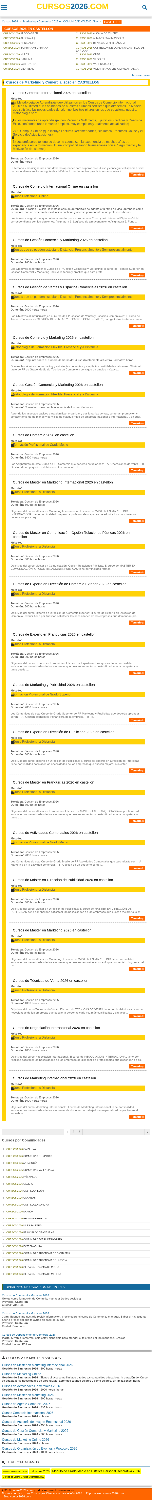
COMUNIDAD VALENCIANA (30, 1170)
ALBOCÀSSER (20, 33)
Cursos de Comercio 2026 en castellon (43, 435)
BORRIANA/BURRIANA (25, 47)
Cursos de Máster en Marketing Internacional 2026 (37, 1365)
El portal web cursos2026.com (105, 1493)
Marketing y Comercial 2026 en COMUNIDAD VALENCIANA (60, 21)
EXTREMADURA (24, 1246)
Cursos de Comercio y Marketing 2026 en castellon (53, 338)
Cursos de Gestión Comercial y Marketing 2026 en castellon (60, 240)
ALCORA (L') (19, 38)
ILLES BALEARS (24, 1225)
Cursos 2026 (10, 21)
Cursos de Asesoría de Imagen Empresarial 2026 (36, 1421)
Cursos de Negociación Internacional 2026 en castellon (56, 1028)
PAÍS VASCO (21, 1177)
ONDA (88, 54)
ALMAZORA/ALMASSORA (100, 38)
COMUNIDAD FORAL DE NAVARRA (34, 1239)
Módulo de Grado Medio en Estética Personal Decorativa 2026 (96, 1471)
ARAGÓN (19, 1211)
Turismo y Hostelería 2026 (15, 1471)
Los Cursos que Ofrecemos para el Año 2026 (54, 1493)
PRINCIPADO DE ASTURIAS (30, 1232)
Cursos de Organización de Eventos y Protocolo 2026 (39, 1448)
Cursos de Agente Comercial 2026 (26, 1404)
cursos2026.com (22, 1490)
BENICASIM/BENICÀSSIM (100, 42)
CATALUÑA (21, 1149)
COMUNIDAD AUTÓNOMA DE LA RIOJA (36, 1260)
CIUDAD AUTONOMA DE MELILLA (33, 1274)
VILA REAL (18, 68)
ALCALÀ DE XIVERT (97, 33)
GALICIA (19, 1184)
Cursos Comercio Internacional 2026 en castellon (52, 93)
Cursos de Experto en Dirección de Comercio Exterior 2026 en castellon (69, 584)
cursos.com (72, 6)
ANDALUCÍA (21, 1163)
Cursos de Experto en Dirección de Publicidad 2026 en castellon (63, 732)
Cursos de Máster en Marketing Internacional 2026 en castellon (63, 482)
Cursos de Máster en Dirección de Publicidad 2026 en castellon (63, 880)
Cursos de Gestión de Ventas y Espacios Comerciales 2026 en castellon (70, 287)
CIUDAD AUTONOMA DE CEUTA (32, 1267)
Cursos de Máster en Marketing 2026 (28, 1395)
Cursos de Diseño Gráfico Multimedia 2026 (23, 1477)
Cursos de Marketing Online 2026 (25, 1439)
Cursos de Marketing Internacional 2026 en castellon (54, 1078)
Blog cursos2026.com (17, 1496)
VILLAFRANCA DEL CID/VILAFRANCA (107, 68)
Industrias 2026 (39, 1471)
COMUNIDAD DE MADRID (29, 1156)
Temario (136, 174)
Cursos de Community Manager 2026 (25, 1295)
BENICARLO (19, 42)
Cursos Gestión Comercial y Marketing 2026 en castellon (58, 385)
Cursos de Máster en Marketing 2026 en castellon (52, 930)
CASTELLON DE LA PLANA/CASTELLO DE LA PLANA (110, 49)
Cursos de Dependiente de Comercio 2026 (29, 1334)
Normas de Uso (12, 1493)
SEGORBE (91, 59)
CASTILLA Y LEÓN (25, 1190)
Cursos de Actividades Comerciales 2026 (31, 1386)
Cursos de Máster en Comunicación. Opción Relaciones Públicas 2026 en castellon (71, 535)
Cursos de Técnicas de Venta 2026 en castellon (50, 981)
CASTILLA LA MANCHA (27, 1204)
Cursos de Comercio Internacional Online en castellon (55, 186)
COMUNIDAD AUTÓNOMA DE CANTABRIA (38, 1253)
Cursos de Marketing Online (21, 1374)
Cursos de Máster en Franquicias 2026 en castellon (53, 782)
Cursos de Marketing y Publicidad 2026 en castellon (54, 685)
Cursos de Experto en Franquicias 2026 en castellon (54, 634)
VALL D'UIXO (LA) (95, 63)
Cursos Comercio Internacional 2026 (27, 1413)
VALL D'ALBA (19, 63)
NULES (16, 54)
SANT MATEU (20, 59)
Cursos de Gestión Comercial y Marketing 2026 (35, 1430)
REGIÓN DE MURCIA (26, 1218)
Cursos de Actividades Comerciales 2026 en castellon (55, 833)
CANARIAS (21, 1197)
